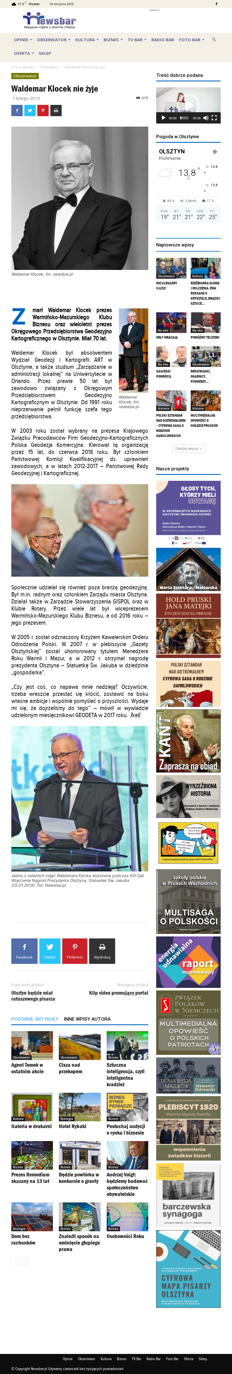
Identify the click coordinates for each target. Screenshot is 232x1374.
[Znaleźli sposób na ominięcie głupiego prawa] (79, 1216)
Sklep (45, 53)
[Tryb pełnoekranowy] (214, 118)
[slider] (184, 117)
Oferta (22, 53)
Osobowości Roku (125, 1236)
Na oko (163, 330)
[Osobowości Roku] (127, 1216)
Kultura (85, 39)
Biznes (111, 39)
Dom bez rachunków (23, 1239)
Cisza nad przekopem (70, 1068)
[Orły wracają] (171, 322)
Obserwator (51, 39)
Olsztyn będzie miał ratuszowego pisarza (33, 996)
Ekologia (67, 1119)
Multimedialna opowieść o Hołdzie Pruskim (204, 420)
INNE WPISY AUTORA (87, 1019)
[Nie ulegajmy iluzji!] (171, 268)
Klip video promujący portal (118, 993)
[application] (188, 105)
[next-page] (23, 1261)
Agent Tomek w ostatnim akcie (27, 1068)
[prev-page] (14, 1261)
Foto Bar (189, 39)
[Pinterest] (43, 110)
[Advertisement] (154, 20)
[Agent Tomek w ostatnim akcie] (32, 1045)
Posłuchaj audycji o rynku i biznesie (126, 1129)
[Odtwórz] (163, 118)
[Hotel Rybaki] (79, 1107)
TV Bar (135, 39)
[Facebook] (216, 4)
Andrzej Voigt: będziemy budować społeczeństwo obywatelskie (127, 1184)
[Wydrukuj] (56, 110)
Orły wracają (167, 337)
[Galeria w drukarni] (32, 1107)
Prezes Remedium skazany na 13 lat (30, 1177)
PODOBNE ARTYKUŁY (34, 1019)
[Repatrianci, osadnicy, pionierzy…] (206, 356)
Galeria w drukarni (31, 1126)
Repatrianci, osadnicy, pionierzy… (201, 376)
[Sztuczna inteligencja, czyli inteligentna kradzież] (127, 1045)
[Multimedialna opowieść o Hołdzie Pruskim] (206, 400)
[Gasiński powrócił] (171, 356)
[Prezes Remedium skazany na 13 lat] (32, 1155)
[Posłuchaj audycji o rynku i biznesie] (127, 1107)
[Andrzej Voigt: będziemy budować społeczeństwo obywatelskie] (127, 1155)
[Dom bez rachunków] (32, 1216)
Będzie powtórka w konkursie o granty (79, 1177)
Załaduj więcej (186, 448)
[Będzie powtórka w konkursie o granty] (79, 1155)
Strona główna (22, 67)
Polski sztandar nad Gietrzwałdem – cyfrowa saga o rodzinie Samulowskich (171, 425)
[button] (214, 39)
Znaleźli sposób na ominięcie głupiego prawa (79, 1242)
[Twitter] (30, 110)
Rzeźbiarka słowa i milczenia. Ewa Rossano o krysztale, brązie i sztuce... (205, 293)
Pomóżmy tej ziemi (205, 337)
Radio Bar (162, 39)
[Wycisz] (206, 118)
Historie (163, 408)
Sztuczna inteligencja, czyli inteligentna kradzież (126, 1074)
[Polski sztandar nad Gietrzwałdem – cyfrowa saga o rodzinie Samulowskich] (171, 400)
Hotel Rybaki (72, 1126)
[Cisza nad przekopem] (79, 1045)
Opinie (21, 39)
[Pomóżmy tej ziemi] (206, 322)
